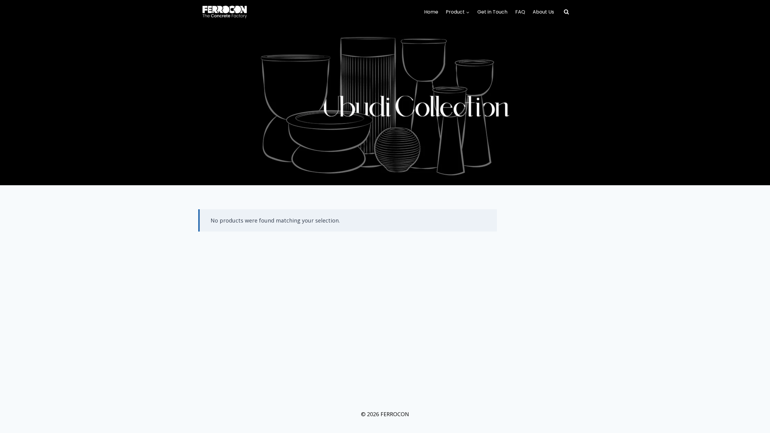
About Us (543, 11)
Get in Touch (492, 11)
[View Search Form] (566, 12)
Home (431, 11)
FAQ (520, 11)
